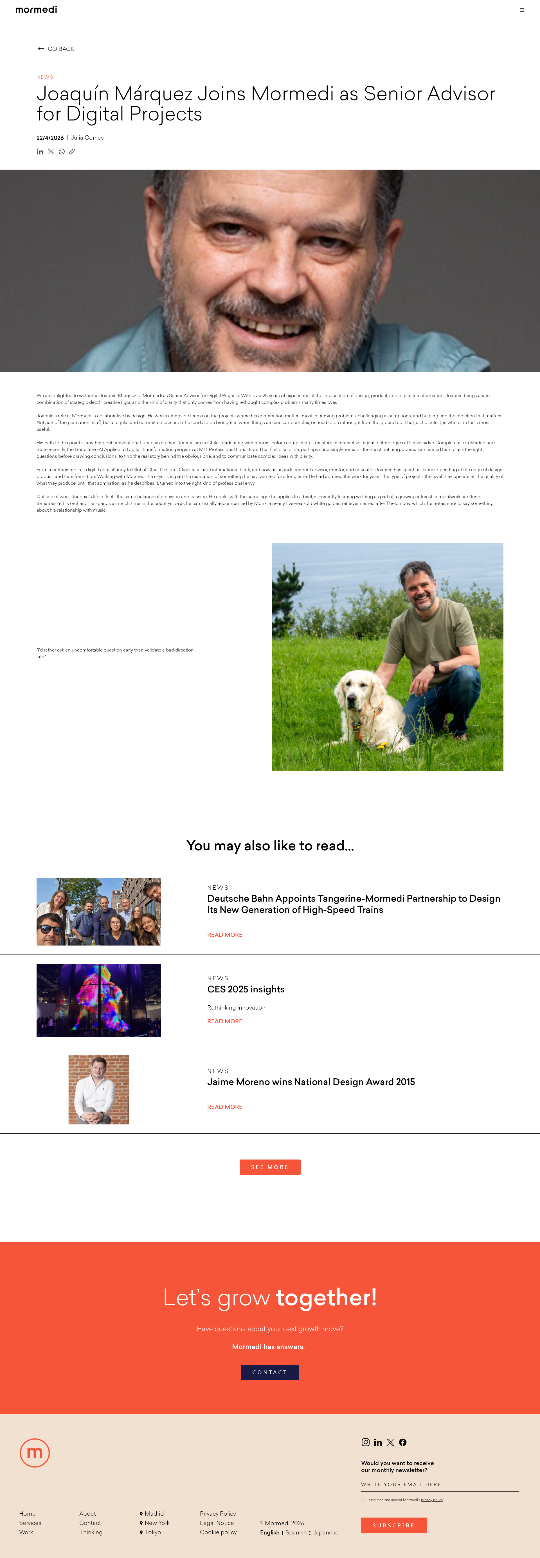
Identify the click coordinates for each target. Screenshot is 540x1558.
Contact (90, 1523)
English (270, 1533)
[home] (36, 10)
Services (30, 1523)
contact (270, 1372)
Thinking (91, 1533)
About (87, 1514)
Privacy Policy (218, 1514)
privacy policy (432, 1500)
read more (224, 935)
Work (26, 1533)
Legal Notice (217, 1523)
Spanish (296, 1533)
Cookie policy (218, 1533)
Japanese (326, 1533)
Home (27, 1514)
